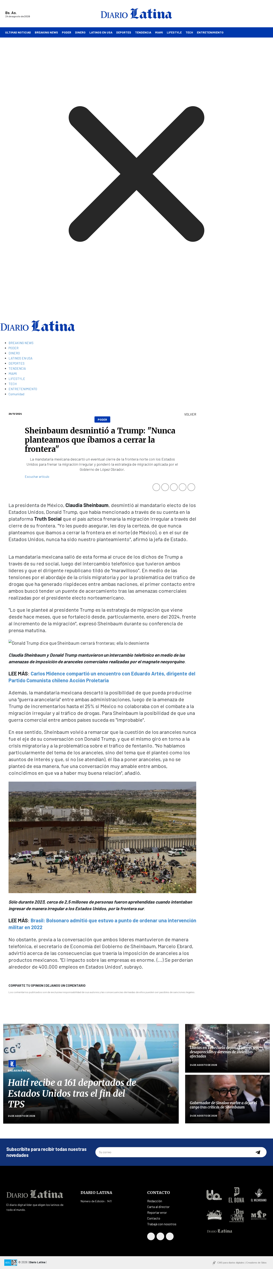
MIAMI (159, 32)
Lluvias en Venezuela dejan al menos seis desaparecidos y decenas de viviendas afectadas (224, 1052)
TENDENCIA (143, 32)
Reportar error (157, 1212)
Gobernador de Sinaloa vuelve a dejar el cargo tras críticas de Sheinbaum (223, 1105)
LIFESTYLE (174, 32)
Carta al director (158, 1207)
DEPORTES (123, 32)
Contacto (153, 1218)
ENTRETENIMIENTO (210, 32)
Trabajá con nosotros (161, 1224)
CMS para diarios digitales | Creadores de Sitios (242, 1262)
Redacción (154, 1201)
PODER (66, 32)
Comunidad (16, 394)
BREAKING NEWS (46, 32)
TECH (189, 32)
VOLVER (190, 414)
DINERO (80, 32)
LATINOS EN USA (100, 32)
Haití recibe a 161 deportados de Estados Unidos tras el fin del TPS (72, 1093)
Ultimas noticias (18, 32)
